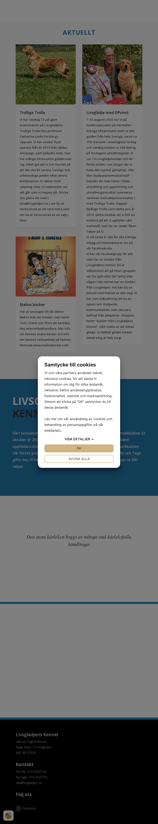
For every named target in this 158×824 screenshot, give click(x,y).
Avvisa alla (79, 459)
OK (79, 448)
